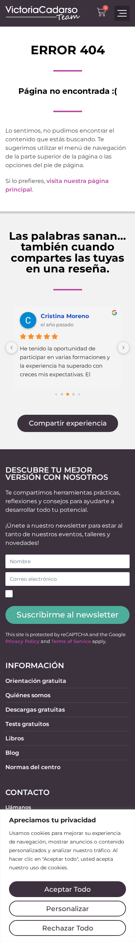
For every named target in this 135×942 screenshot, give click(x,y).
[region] (67, 875)
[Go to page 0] (56, 394)
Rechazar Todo (67, 928)
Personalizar (67, 908)
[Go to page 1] (61, 394)
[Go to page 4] (79, 394)
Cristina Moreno (65, 316)
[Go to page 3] (73, 394)
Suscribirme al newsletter (67, 615)
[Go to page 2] (67, 394)
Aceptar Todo (67, 889)
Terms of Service (71, 641)
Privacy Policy (22, 641)
